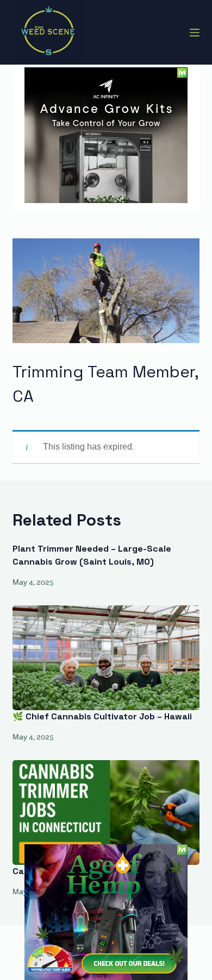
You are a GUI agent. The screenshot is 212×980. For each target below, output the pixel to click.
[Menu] (194, 32)
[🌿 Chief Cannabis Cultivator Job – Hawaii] (106, 657)
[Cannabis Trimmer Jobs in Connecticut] (106, 812)
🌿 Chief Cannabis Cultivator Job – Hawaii (102, 716)
